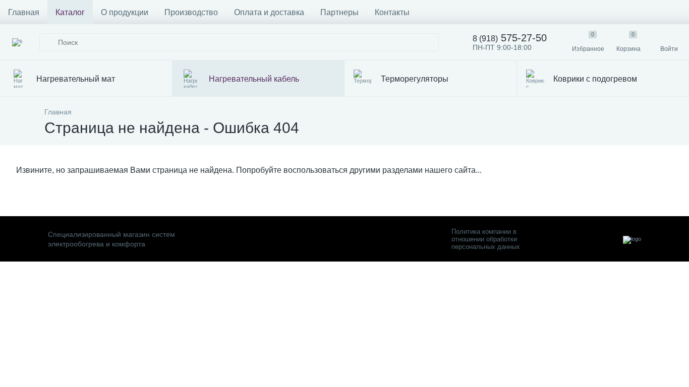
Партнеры (339, 12)
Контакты (392, 12)
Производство (191, 12)
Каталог (70, 12)
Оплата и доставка (269, 12)
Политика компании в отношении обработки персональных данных (485, 239)
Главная (23, 12)
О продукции (124, 12)
